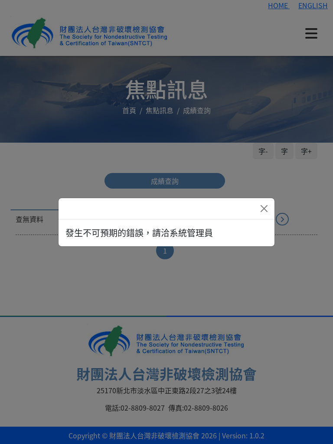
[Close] (264, 208)
